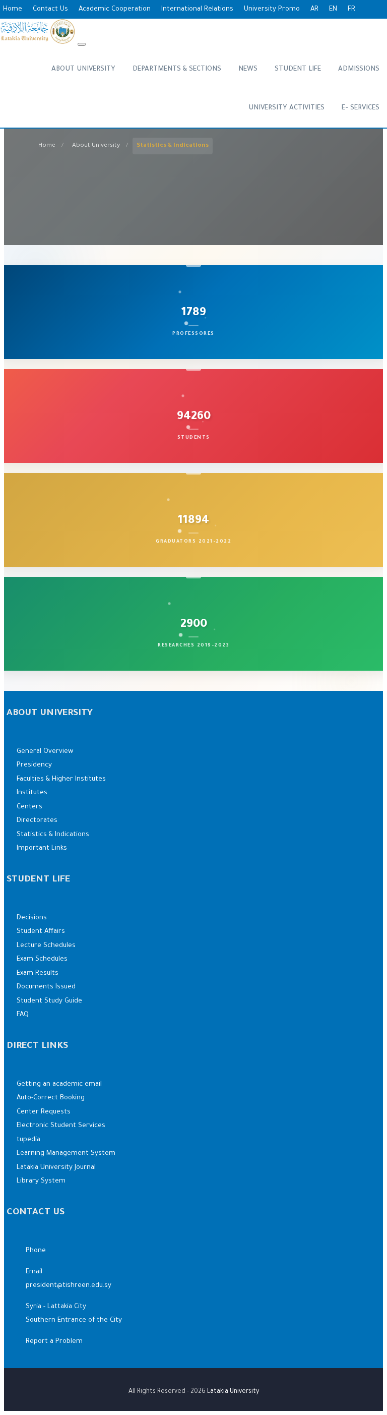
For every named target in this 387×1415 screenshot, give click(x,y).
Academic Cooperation (115, 9)
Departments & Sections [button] (177, 69)
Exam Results (37, 973)
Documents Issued (46, 987)
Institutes (32, 793)
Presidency (34, 765)
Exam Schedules (42, 959)
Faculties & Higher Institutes (61, 779)
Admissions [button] (358, 69)
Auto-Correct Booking (51, 1098)
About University (96, 145)
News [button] (247, 69)
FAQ (23, 1015)
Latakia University (233, 1391)
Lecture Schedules (46, 946)
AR (314, 9)
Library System (41, 1181)
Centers (29, 807)
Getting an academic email (59, 1084)
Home (12, 9)
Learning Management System (66, 1153)
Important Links (42, 848)
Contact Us (50, 9)
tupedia (28, 1140)
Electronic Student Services (61, 1126)
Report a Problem (54, 1341)
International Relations (197, 9)
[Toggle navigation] (82, 44)
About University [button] (83, 69)
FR (351, 9)
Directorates (37, 820)
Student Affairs (41, 931)
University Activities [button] (286, 108)
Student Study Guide (49, 1001)
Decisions (32, 918)
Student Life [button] (298, 69)
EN (333, 9)
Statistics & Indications (53, 835)
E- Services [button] (360, 108)
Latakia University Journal (56, 1167)
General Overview (45, 751)
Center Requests (44, 1112)
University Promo (272, 9)
